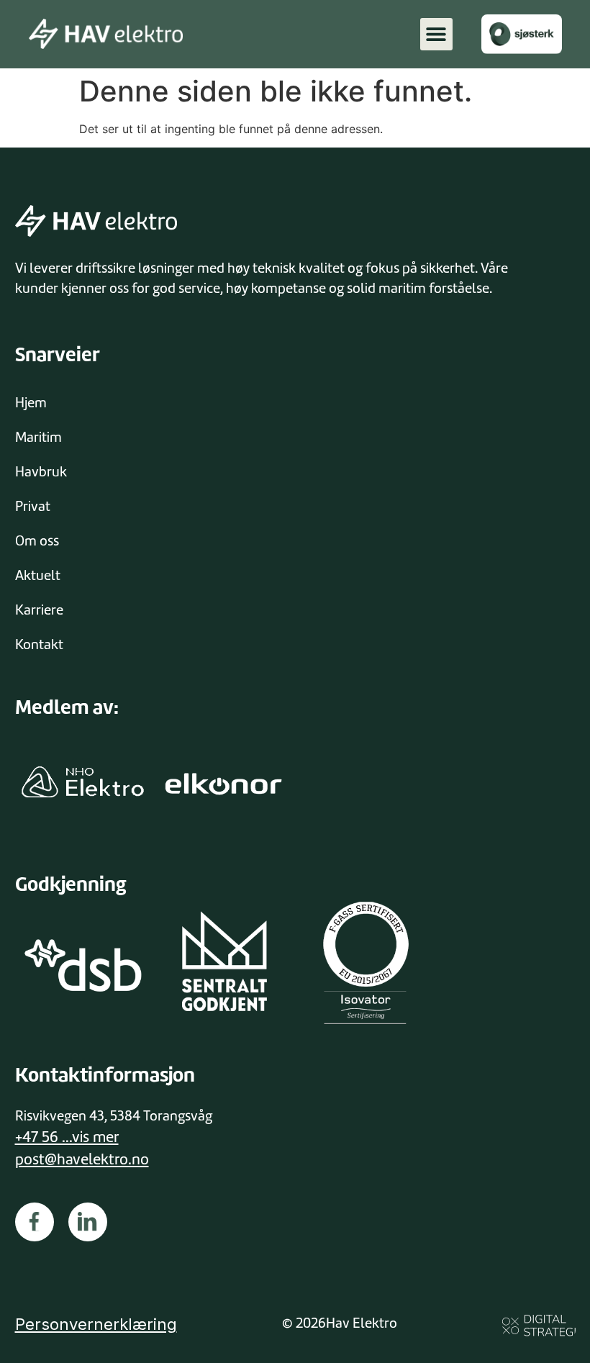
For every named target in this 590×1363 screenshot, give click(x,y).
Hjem (31, 403)
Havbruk (41, 472)
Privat (32, 506)
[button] (436, 34)
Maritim (38, 437)
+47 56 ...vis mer (67, 1137)
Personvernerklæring (96, 1324)
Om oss (37, 541)
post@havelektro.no (82, 1159)
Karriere (39, 610)
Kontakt (39, 644)
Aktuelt (37, 575)
